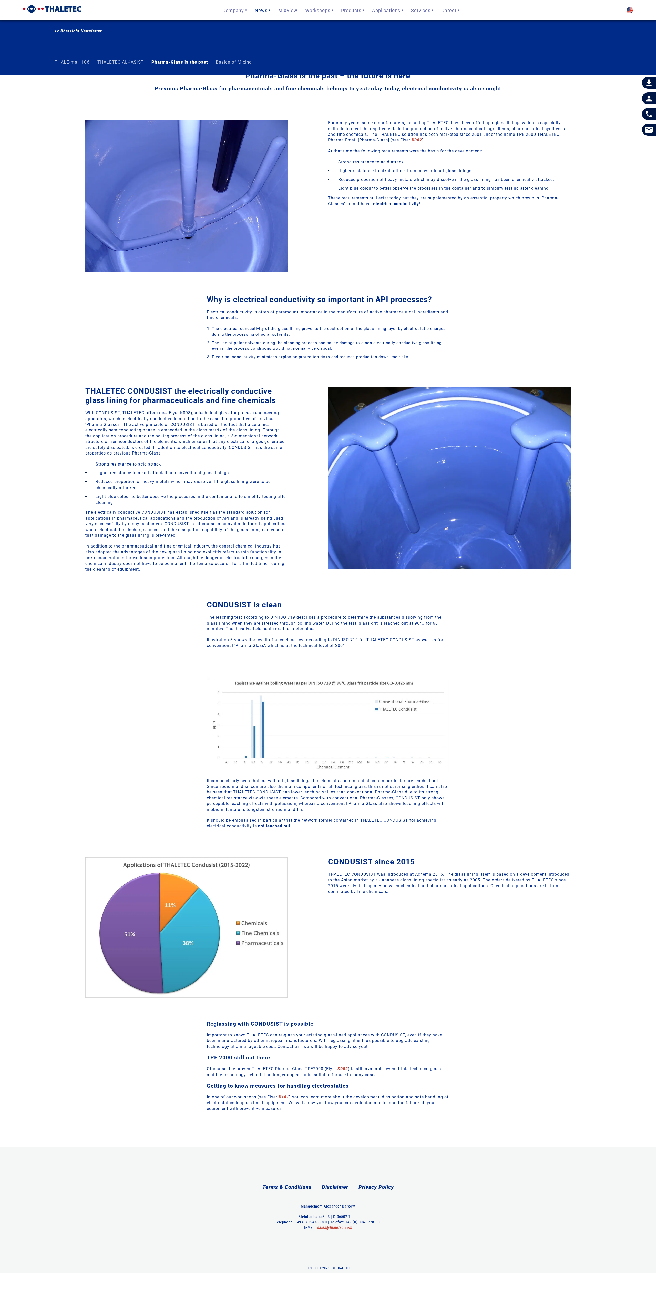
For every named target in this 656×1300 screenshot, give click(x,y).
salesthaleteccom (334, 1227)
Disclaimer (335, 1187)
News (261, 10)
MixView (288, 10)
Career (449, 10)
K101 (284, 1097)
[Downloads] (648, 82)
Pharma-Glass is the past (179, 62)
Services (420, 10)
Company (233, 10)
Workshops (317, 10)
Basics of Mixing (234, 62)
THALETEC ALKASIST (120, 62)
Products (351, 10)
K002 (417, 140)
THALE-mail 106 (72, 62)
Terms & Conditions (287, 1187)
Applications (386, 10)
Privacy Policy (376, 1187)
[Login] (648, 98)
